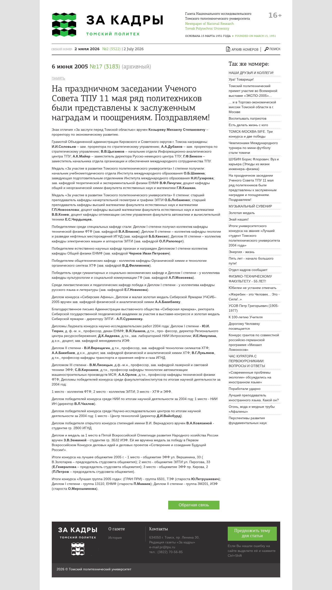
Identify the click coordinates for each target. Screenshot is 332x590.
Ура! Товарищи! (241, 79)
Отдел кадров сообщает (248, 270)
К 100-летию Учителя (246, 317)
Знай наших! (239, 219)
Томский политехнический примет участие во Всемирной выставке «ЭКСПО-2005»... (253, 91)
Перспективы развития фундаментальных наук (248, 420)
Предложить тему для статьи (252, 533)
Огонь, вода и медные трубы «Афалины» (252, 409)
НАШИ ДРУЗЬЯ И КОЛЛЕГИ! (251, 73)
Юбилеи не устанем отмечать (252, 288)
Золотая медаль (242, 213)
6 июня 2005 (101, 66)
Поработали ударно (245, 389)
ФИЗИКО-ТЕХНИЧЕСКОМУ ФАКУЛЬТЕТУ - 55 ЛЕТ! (250, 278)
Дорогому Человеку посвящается (244, 326)
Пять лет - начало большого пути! (251, 260)
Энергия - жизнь (241, 252)
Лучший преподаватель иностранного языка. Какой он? (254, 397)
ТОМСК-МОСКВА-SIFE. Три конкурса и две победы (251, 134)
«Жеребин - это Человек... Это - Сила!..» (254, 296)
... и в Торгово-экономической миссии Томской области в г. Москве (252, 107)
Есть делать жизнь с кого (248, 125)
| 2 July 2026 (109, 49)
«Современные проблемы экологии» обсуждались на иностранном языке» (250, 377)
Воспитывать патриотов (247, 118)
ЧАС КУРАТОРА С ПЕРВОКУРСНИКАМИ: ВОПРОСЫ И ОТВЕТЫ (247, 361)
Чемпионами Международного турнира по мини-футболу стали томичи (253, 148)
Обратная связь (194, 505)
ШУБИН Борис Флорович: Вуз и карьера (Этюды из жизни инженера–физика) (254, 164)
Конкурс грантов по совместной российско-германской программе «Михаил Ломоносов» (254, 342)
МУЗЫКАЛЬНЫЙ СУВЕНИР (250, 206)
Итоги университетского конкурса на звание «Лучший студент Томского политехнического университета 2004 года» (254, 235)
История (115, 538)
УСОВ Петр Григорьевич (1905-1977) (254, 308)
